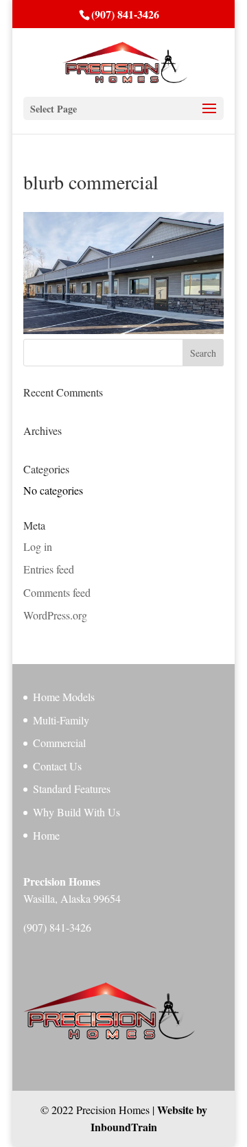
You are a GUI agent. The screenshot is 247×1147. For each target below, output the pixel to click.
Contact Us (57, 766)
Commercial (59, 742)
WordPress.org (55, 615)
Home (46, 835)
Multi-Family (61, 720)
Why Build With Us (76, 812)
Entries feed (48, 569)
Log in (37, 546)
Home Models (64, 696)
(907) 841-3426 (125, 14)
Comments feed (57, 592)
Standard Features (71, 788)
